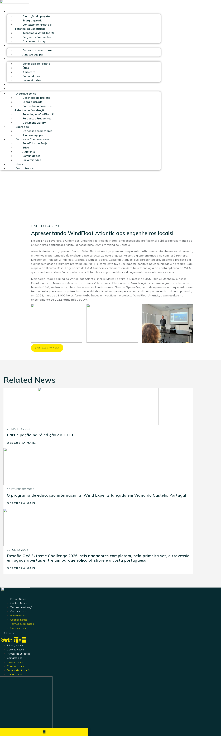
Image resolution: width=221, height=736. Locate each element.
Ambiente (28, 72)
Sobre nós (13, 45)
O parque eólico (17, 11)
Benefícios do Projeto (36, 63)
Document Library (34, 41)
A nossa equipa (32, 54)
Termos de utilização (22, 607)
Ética (25, 67)
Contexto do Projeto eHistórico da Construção (32, 26)
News (10, 84)
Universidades (31, 80)
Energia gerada (32, 20)
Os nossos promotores (37, 50)
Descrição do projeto (36, 16)
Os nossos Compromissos (23, 58)
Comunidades (31, 76)
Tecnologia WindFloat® (38, 33)
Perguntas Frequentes (36, 37)
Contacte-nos (16, 88)
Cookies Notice (18, 603)
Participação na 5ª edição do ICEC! (40, 434)
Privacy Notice (18, 598)
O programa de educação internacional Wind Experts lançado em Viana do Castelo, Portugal (96, 495)
